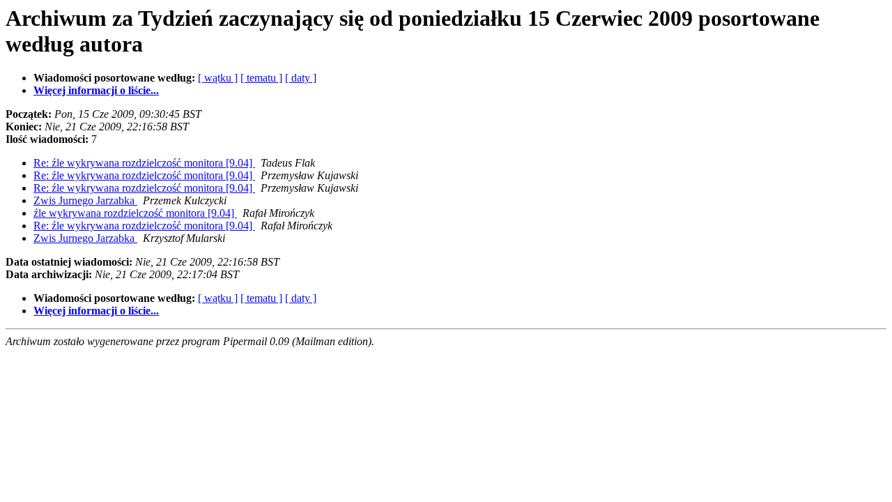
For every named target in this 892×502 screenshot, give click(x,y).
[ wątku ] (218, 78)
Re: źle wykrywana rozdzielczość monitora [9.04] (144, 163)
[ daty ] (300, 78)
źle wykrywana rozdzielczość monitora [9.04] (135, 213)
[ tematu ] (261, 78)
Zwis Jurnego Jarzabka (85, 200)
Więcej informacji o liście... (96, 90)
